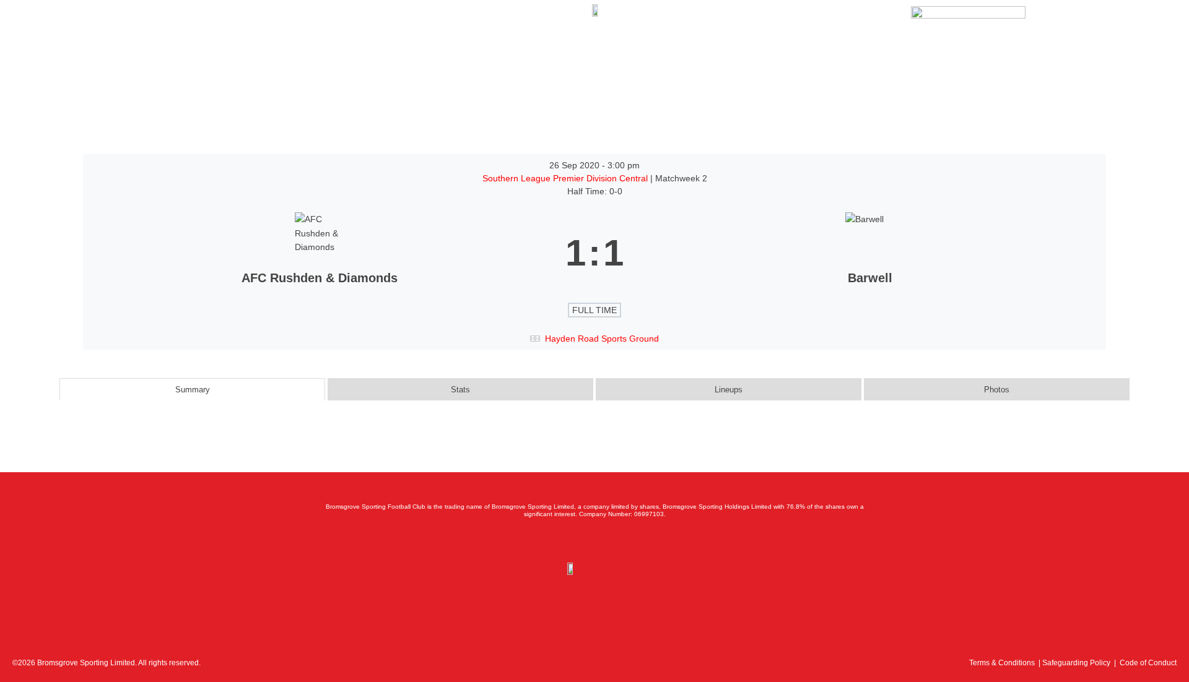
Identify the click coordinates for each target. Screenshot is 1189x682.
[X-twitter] (567, 540)
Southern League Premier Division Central (566, 178)
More (299, 41)
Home (63, 41)
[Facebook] (540, 540)
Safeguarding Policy (1076, 662)
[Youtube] (622, 540)
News (151, 41)
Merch (208, 41)
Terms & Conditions (1002, 662)
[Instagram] (594, 540)
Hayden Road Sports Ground (602, 338)
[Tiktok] (649, 540)
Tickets (107, 41)
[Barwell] (869, 253)
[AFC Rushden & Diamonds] (319, 253)
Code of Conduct (1148, 662)
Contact (255, 41)
